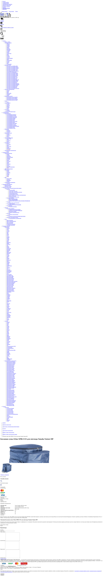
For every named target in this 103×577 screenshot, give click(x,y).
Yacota (8, 162)
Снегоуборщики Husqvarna (12, 117)
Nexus (8, 325)
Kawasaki (8, 249)
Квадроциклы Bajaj (10, 392)
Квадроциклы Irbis (10, 367)
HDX (8, 54)
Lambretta (8, 354)
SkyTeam (8, 272)
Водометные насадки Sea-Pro (12, 97)
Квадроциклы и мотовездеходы (10, 360)
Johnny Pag (9, 248)
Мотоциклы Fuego (10, 280)
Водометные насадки (8, 96)
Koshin (8, 174)
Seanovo (8, 48)
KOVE (8, 293)
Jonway (8, 342)
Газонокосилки (7, 142)
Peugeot (8, 337)
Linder (8, 103)
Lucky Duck (9, 312)
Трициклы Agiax (10, 286)
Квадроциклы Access (11, 377)
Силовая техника (6, 3)
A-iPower (8, 165)
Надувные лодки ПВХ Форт (12, 86)
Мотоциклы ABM (10, 276)
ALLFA (8, 57)
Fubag (8, 160)
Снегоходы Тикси (10, 413)
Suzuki (8, 62)
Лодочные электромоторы (9, 89)
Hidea (8, 59)
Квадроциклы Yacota (10, 364)
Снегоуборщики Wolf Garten (12, 121)
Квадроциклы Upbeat (11, 385)
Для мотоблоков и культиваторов (15, 218)
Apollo (8, 256)
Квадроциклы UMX (10, 405)
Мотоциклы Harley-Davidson (12, 281)
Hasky (8, 246)
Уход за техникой (10, 222)
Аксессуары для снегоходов (14, 202)
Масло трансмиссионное (11, 221)
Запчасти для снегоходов (13, 214)
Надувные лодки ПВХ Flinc (12, 76)
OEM (8, 304)
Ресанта (8, 136)
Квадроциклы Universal (11, 384)
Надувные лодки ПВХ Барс (12, 82)
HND (8, 167)
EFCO (8, 143)
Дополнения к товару (4, 498)
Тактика (8, 104)
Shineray (8, 261)
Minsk (8, 251)
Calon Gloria (9, 53)
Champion (8, 134)
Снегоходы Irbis (10, 409)
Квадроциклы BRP (10, 369)
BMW (8, 243)
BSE (7, 257)
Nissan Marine (9, 60)
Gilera (8, 330)
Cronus (8, 236)
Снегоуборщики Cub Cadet (12, 116)
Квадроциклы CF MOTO (11, 373)
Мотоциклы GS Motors (11, 288)
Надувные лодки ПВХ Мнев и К (13, 79)
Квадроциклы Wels (10, 372)
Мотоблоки (7, 129)
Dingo (8, 415)
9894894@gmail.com (11, 566)
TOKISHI (8, 359)
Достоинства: (2, 540)
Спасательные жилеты (13, 193)
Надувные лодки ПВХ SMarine (12, 80)
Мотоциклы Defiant (10, 278)
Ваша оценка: (2, 531)
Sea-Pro (8, 46)
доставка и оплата (2, 21)
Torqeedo (8, 94)
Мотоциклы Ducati (10, 279)
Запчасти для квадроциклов (14, 212)
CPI (7, 345)
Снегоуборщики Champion (12, 125)
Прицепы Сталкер (8, 186)
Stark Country (9, 178)
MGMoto (8, 250)
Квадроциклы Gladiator (11, 394)
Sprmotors (8, 317)
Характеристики (3, 496)
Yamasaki (8, 267)
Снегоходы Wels (10, 410)
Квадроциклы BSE (10, 379)
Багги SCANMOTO (10, 398)
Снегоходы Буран (10, 411)
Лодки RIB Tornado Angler (11, 71)
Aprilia (8, 239)
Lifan (8, 175)
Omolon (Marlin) (10, 58)
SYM (8, 340)
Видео (1, 499)
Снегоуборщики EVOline (11, 115)
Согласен (2, 573)
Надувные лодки (8, 65)
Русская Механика (10, 371)
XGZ (8, 299)
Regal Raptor (9, 271)
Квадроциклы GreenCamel (11, 396)
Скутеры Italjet (9, 347)
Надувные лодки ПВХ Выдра (12, 81)
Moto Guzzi (9, 252)
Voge (8, 266)
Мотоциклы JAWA (10, 289)
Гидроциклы (7, 109)
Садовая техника (6, 2)
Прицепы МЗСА (8, 185)
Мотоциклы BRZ (10, 277)
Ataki (8, 240)
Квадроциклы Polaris (10, 383)
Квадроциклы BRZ (10, 393)
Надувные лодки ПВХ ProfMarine (13, 84)
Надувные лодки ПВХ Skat (12, 78)
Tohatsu (8, 45)
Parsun (8, 52)
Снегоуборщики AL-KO (11, 124)
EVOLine (8, 149)
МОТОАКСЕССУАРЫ (13, 198)
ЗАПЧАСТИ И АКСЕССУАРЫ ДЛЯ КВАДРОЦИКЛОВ (19, 200)
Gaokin (8, 297)
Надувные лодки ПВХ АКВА (12, 66)
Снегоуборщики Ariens (11, 128)
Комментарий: (3, 557)
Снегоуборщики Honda (11, 118)
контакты (2, 24)
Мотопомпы (7, 169)
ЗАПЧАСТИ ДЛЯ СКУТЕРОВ (14, 209)
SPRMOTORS (9, 358)
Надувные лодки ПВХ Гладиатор (13, 88)
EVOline (8, 159)
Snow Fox (8, 416)
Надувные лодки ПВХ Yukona (12, 73)
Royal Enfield (9, 274)
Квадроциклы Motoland (11, 382)
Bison (8, 254)
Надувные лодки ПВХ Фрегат (12, 72)
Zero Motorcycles (10, 275)
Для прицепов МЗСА (13, 206)
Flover (8, 91)
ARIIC (8, 352)
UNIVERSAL (9, 265)
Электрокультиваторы (9, 137)
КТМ (8, 234)
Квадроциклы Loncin (11, 391)
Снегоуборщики (8, 113)
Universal (8, 341)
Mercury (8, 43)
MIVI (8, 313)
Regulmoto (9, 338)
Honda (8, 55)
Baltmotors (9, 242)
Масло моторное (10, 220)
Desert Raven (9, 270)
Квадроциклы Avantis (11, 363)
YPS (7, 320)
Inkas (8, 101)
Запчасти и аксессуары (7, 5)
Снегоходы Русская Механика (12, 414)
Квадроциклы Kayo (10, 365)
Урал (8, 273)
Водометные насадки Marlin (12, 98)
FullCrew (8, 303)
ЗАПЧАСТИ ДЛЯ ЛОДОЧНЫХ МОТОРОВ (17, 216)
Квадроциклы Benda (10, 402)
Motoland (8, 253)
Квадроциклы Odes (10, 404)
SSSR (8, 263)
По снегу (4, 7)
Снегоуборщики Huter (11, 122)
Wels (8, 233)
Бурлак (8, 61)
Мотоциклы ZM (10, 287)
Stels (7, 63)
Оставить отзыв (3, 558)
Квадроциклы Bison (10, 366)
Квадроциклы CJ (10, 403)
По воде (4, 1)
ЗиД (7, 268)
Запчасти (6, 207)
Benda (8, 301)
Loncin (8, 255)
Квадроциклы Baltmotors (11, 400)
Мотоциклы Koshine (10, 283)
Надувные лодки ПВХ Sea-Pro (12, 75)
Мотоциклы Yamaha (12, 211)
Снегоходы (7, 407)
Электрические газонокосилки (10, 150)
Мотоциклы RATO (10, 290)
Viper (8, 343)
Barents (8, 106)
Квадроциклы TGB (10, 399)
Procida (8, 306)
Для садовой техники (11, 203)
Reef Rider (9, 49)
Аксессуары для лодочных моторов (15, 192)
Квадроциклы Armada (11, 374)
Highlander (9, 315)
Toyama (8, 56)
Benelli (8, 237)
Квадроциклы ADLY (11, 368)
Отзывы (1, 500)
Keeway (8, 329)
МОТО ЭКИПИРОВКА (13, 199)
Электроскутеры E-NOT (11, 346)
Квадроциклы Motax (10, 381)
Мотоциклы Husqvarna (11, 282)
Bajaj (8, 241)
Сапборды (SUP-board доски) (10, 111)
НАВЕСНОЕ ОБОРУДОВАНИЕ (15, 204)
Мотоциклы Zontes (10, 285)
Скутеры (6, 321)
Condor (8, 51)
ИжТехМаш (9, 300)
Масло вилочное (10, 223)
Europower (9, 156)
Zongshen (8, 158)
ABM (8, 332)
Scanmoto (8, 316)
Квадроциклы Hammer (11, 401)
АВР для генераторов (9, 168)
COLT (8, 305)
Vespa (8, 327)
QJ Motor (8, 298)
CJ (7, 302)
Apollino (8, 295)
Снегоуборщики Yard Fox (11, 114)
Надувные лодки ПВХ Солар (12, 77)
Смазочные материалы (11, 224)
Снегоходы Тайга (10, 412)
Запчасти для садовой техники (12, 217)
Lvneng (8, 349)
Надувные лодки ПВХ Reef (12, 87)
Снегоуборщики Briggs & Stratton (13, 126)
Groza (8, 310)
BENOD (8, 353)
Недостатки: (2, 549)
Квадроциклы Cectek (11, 370)
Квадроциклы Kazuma (11, 378)
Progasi (8, 258)
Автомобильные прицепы (7, 4)
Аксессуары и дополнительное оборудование (13, 188)
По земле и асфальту (6, 6)
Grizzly (8, 107)
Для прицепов (9, 205)
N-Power (8, 179)
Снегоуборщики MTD (11, 119)
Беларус (8, 130)
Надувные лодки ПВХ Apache (12, 74)
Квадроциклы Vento (10, 375)
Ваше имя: (2, 530)
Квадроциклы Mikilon (11, 380)
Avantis (8, 230)
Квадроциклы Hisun (10, 390)
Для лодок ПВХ (12, 190)
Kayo (8, 231)
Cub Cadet (9, 144)
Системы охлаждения (11, 225)
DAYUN (8, 309)
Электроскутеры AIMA (11, 350)
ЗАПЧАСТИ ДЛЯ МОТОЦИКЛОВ (15, 210)
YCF (8, 235)
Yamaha (8, 44)
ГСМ (6, 219)
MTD (8, 139)
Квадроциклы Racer (10, 397)
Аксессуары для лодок (13, 191)
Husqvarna (9, 148)
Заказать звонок (4, 11)
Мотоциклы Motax (10, 284)
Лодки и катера (7, 102)
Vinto (8, 307)
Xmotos (8, 262)
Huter (8, 135)
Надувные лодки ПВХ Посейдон (13, 83)
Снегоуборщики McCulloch (12, 123)
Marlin (8, 47)
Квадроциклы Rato (10, 395)
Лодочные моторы (8, 42)
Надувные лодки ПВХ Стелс (12, 69)
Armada (8, 296)
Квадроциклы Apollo (11, 376)
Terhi (8, 108)
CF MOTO (9, 308)
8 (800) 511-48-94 (10, 27)
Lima (8, 334)
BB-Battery (9, 180)
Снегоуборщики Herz (11, 120)
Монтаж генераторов (11, 166)
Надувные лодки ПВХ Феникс (12, 85)
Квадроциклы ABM (10, 386)
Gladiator (8, 50)
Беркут (8, 105)
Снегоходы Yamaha (10, 408)
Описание (2, 497)
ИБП (5, 177)
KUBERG (9, 294)
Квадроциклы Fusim (10, 389)
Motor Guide (9, 93)
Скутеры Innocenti (10, 348)
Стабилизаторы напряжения (10, 182)
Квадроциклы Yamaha (11, 361)
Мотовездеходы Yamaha (11, 362)
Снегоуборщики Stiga (11, 127)
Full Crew (8, 244)
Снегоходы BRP (10, 417)
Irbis (7, 232)
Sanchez (8, 314)
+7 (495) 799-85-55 (3, 27)
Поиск (16, 11)
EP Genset (8, 161)
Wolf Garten (9, 138)
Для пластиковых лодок (13, 194)
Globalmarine (9, 64)
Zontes (8, 351)
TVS (8, 318)
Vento (8, 238)
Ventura (8, 181)
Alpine (8, 418)
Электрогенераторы (8, 153)
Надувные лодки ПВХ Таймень (13, 70)
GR (7, 245)
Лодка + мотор (7, 41)
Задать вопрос (11, 11)
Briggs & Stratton (10, 157)
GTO (8, 311)
